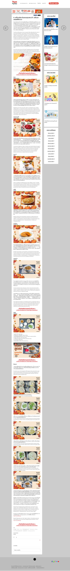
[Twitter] (56, 561)
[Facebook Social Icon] (52, 561)
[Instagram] (55, 561)
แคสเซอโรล (25, 530)
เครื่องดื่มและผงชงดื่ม (14, 567)
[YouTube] (58, 561)
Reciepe (36, 529)
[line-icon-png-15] (53, 561)
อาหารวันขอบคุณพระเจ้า (17, 530)
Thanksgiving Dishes (31, 530)
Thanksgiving (32, 529)
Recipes (14, 534)
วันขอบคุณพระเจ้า (25, 529)
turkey (21, 529)
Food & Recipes (15, 532)
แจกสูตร (14, 529)
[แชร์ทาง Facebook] (13, 537)
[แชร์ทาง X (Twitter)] (16, 537)
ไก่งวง (18, 529)
